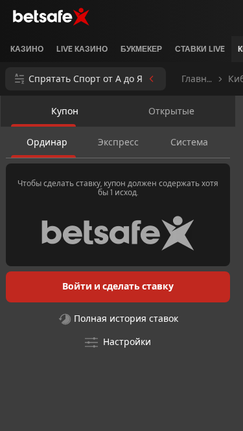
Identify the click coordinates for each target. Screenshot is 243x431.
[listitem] (27, 49)
